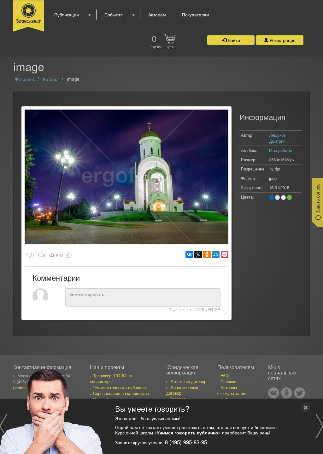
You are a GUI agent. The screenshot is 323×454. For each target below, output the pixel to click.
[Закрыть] (306, 407)
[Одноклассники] (207, 254)
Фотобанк (25, 79)
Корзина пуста (163, 47)
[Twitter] (299, 392)
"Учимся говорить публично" (120, 388)
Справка (228, 382)
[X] (198, 254)
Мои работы (280, 150)
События (113, 14)
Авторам (157, 14)
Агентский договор (188, 381)
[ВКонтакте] (189, 254)
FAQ (224, 376)
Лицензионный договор (182, 390)
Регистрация (282, 40)
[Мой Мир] (216, 254)
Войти (233, 40)
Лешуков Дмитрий (277, 138)
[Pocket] (224, 254)
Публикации (66, 14)
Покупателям (195, 14)
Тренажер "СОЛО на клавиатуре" (111, 379)
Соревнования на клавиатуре (121, 393)
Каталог (51, 79)
